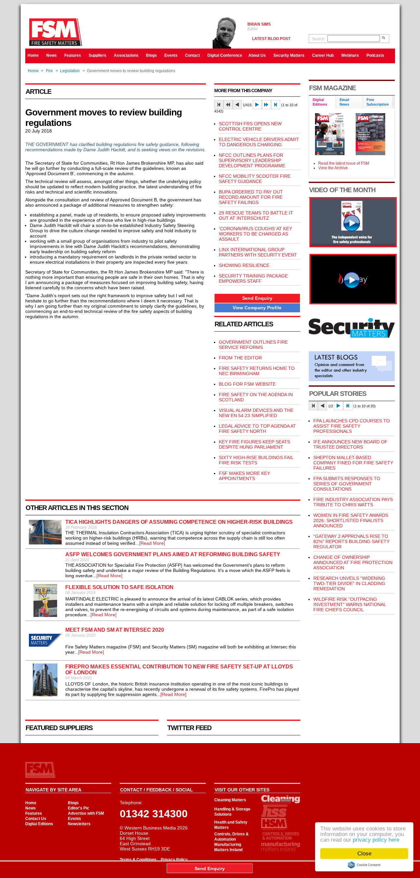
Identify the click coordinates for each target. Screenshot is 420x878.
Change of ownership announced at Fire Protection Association (352, 562)
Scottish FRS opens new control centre (250, 126)
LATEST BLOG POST (271, 38)
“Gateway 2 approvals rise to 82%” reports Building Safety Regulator (351, 541)
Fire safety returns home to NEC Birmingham (257, 371)
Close (364, 853)
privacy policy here (376, 840)
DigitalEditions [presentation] (320, 102)
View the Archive (333, 168)
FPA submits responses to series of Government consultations (346, 484)
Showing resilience (244, 265)
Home (33, 55)
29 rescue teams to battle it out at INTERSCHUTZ (256, 215)
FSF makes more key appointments (244, 476)
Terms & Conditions (138, 859)
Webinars (350, 55)
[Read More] (152, 543)
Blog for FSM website (247, 384)
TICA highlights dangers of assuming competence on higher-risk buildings (179, 522)
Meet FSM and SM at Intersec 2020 (114, 630)
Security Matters (288, 55)
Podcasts (375, 55)
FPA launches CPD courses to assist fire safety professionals (351, 426)
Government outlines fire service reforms (253, 344)
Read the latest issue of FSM (343, 163)
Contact (192, 55)
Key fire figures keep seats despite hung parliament (254, 444)
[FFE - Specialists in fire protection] (353, 302)
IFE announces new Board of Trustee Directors (350, 444)
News (51, 55)
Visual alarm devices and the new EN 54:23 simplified (256, 413)
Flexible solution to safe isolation (119, 587)
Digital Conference (224, 55)
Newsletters (79, 824)
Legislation (70, 71)
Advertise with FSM (86, 813)
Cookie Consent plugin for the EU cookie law (364, 864)
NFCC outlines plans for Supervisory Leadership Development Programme (252, 160)
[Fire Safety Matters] (353, 245)
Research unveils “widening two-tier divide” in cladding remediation (349, 583)
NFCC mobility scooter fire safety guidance (254, 179)
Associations (126, 55)
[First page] (218, 104)
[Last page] (275, 104)
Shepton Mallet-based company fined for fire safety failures (353, 463)
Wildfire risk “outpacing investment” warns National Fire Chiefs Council (349, 604)
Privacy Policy (174, 859)
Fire (49, 71)
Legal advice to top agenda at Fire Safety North (257, 428)
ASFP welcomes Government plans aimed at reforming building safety (172, 554)
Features (72, 55)
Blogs (151, 55)
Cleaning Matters (230, 800)
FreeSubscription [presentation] (378, 102)
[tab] (322, 102)
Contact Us (35, 818)
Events (171, 55)
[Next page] (257, 104)
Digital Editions (39, 824)
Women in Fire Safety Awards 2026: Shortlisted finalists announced (350, 520)
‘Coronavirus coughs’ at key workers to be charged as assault (255, 234)
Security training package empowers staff (253, 278)
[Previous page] (237, 104)
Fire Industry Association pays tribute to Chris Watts (353, 502)
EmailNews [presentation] (344, 102)
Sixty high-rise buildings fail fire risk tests (256, 460)
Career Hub (323, 55)
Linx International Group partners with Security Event (258, 252)
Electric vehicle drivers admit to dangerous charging (259, 142)
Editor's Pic (78, 808)
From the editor (240, 357)
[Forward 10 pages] (266, 104)
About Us (257, 55)
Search (318, 39)
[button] (257, 298)
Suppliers (97, 55)
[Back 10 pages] (228, 104)
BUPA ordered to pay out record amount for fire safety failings (251, 197)
